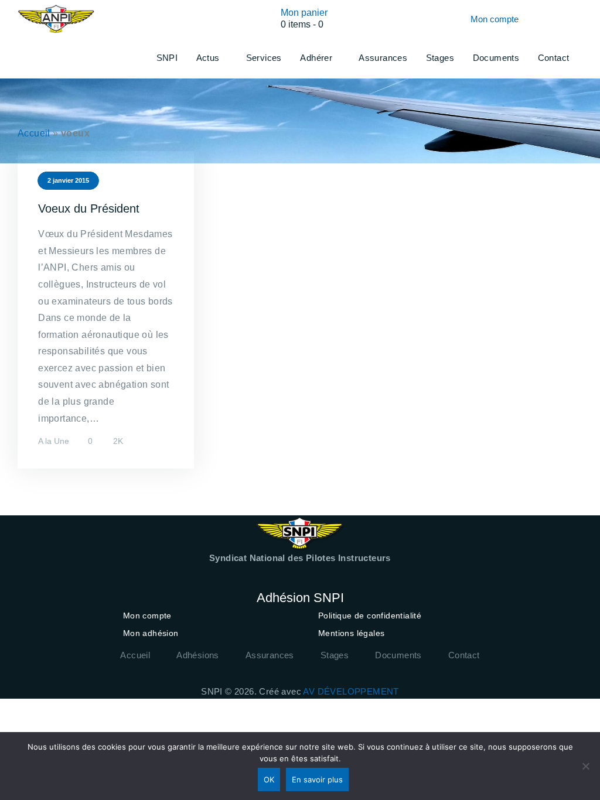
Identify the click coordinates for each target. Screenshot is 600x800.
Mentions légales (351, 633)
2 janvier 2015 (68, 180)
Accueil (34, 133)
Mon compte (147, 615)
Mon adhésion (151, 633)
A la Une (53, 441)
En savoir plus (317, 779)
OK (269, 779)
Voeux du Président (88, 208)
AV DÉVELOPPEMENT (350, 691)
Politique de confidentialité (369, 615)
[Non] (585, 766)
